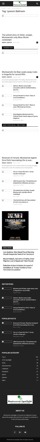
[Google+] (20, 432)
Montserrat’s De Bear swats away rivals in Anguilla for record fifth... (19, 73)
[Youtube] (25, 432)
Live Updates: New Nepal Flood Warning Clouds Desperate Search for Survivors (18, 253)
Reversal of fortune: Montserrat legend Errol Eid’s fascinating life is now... (19, 159)
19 (37, 163)
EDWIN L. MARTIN (7, 42)
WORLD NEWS (7, 248)
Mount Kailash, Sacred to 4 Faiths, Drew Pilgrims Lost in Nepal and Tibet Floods (18, 260)
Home (3, 8)
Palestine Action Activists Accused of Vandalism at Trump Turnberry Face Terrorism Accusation (18, 267)
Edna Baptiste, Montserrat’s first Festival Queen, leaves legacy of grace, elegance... (25, 116)
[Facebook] (15, 432)
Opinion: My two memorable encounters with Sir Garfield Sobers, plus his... (24, 88)
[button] (37, 3)
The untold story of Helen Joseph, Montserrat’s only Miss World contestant (17, 37)
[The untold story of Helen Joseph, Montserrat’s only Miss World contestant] (20, 24)
